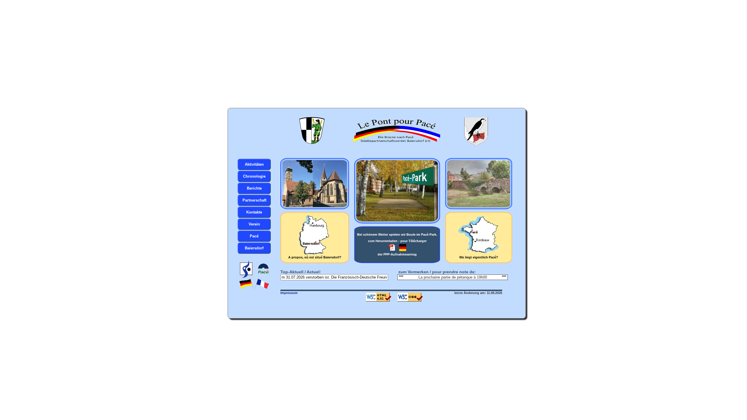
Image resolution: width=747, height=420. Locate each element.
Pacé (254, 236)
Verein (254, 224)
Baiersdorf (254, 248)
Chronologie (254, 176)
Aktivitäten (254, 164)
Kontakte (254, 212)
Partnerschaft (254, 200)
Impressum (289, 293)
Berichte (254, 188)
